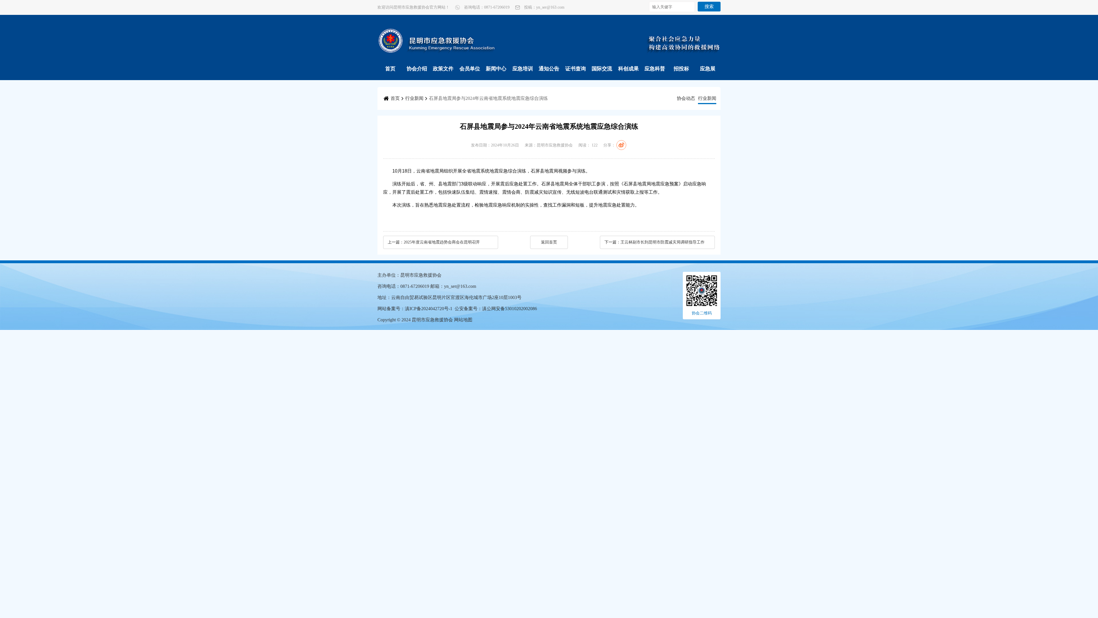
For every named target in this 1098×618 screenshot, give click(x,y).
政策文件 (443, 69)
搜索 (709, 6)
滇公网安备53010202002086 (509, 308)
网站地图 (463, 319)
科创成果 (628, 69)
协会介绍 (417, 69)
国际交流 (602, 69)
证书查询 (575, 69)
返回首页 (549, 242)
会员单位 (470, 69)
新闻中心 (496, 69)
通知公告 (549, 69)
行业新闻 (414, 98)
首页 (390, 69)
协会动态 (686, 98)
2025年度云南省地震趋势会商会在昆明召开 (442, 242)
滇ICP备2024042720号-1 (428, 308)
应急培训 (522, 69)
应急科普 (655, 69)
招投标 (681, 69)
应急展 (707, 69)
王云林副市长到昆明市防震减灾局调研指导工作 (662, 242)
